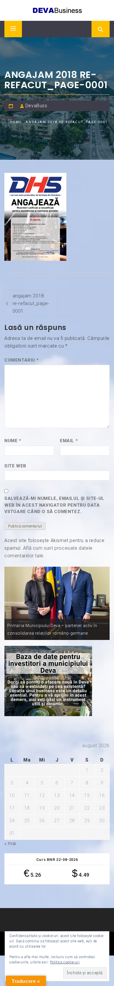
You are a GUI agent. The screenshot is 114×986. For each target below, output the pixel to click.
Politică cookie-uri (65, 962)
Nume (12, 440)
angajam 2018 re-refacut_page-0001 (31, 303)
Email (69, 440)
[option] (57, 603)
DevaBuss (36, 105)
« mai (10, 843)
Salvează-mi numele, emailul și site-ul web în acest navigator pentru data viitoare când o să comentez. (54, 505)
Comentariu (21, 360)
